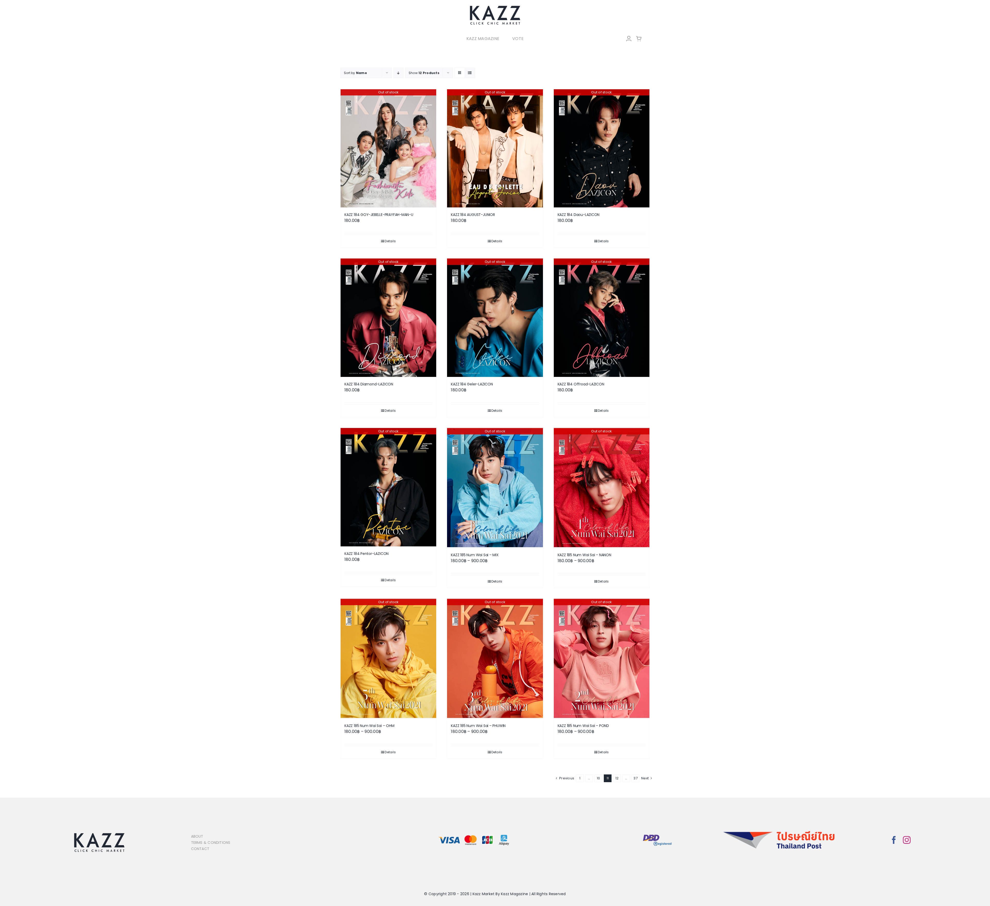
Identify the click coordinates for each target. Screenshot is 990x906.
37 (635, 778)
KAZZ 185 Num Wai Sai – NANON (584, 554)
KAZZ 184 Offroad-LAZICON (581, 384)
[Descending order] (398, 73)
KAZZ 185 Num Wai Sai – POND (583, 725)
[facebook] (894, 840)
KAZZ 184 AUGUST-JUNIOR (473, 214)
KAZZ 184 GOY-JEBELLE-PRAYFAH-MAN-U (378, 214)
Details (390, 241)
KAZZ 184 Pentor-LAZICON (366, 553)
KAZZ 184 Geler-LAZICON (472, 384)
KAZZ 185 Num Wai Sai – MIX (475, 554)
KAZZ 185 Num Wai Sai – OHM (369, 725)
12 (616, 778)
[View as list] (470, 73)
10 (598, 778)
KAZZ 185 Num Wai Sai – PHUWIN (478, 725)
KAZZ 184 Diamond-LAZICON (368, 384)
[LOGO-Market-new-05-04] (495, 7)
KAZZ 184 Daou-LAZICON (579, 214)
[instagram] (907, 840)
